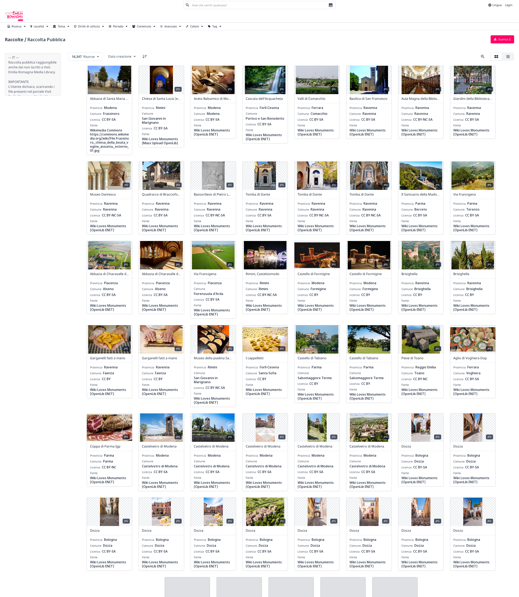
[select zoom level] (483, 57)
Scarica (504, 39)
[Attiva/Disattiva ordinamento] (145, 56)
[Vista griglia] (496, 56)
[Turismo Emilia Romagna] (14, 16)
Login (509, 5)
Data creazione (119, 56)
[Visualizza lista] (508, 56)
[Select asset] (126, 71)
